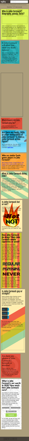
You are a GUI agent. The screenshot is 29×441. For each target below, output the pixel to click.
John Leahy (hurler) (11, 164)
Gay (3, 309)
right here (10, 147)
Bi (2, 317)
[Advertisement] (11, 94)
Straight (4, 313)
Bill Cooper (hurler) (7, 162)
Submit (11, 415)
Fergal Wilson (17, 162)
